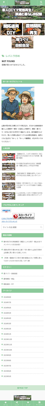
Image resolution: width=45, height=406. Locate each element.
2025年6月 (7, 371)
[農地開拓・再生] (34, 29)
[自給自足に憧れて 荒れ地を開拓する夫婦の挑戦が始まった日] (27, 322)
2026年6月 (7, 307)
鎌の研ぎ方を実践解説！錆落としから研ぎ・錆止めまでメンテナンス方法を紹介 (23, 243)
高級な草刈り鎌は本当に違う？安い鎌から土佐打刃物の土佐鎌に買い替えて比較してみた (23, 251)
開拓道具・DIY (9, 284)
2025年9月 (7, 355)
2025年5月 (7, 376)
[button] (41, 227)
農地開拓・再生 (9, 279)
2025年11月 (8, 344)
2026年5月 (7, 313)
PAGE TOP (23, 387)
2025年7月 (7, 365)
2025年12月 (8, 339)
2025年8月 (7, 360)
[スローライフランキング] (23, 218)
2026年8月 (7, 297)
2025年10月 (8, 350)
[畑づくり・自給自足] (22, 42)
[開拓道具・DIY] (11, 29)
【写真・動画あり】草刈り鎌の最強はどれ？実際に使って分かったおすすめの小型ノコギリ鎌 (23, 259)
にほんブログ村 (7, 218)
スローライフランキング (9, 221)
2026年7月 (7, 302)
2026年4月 (7, 318)
